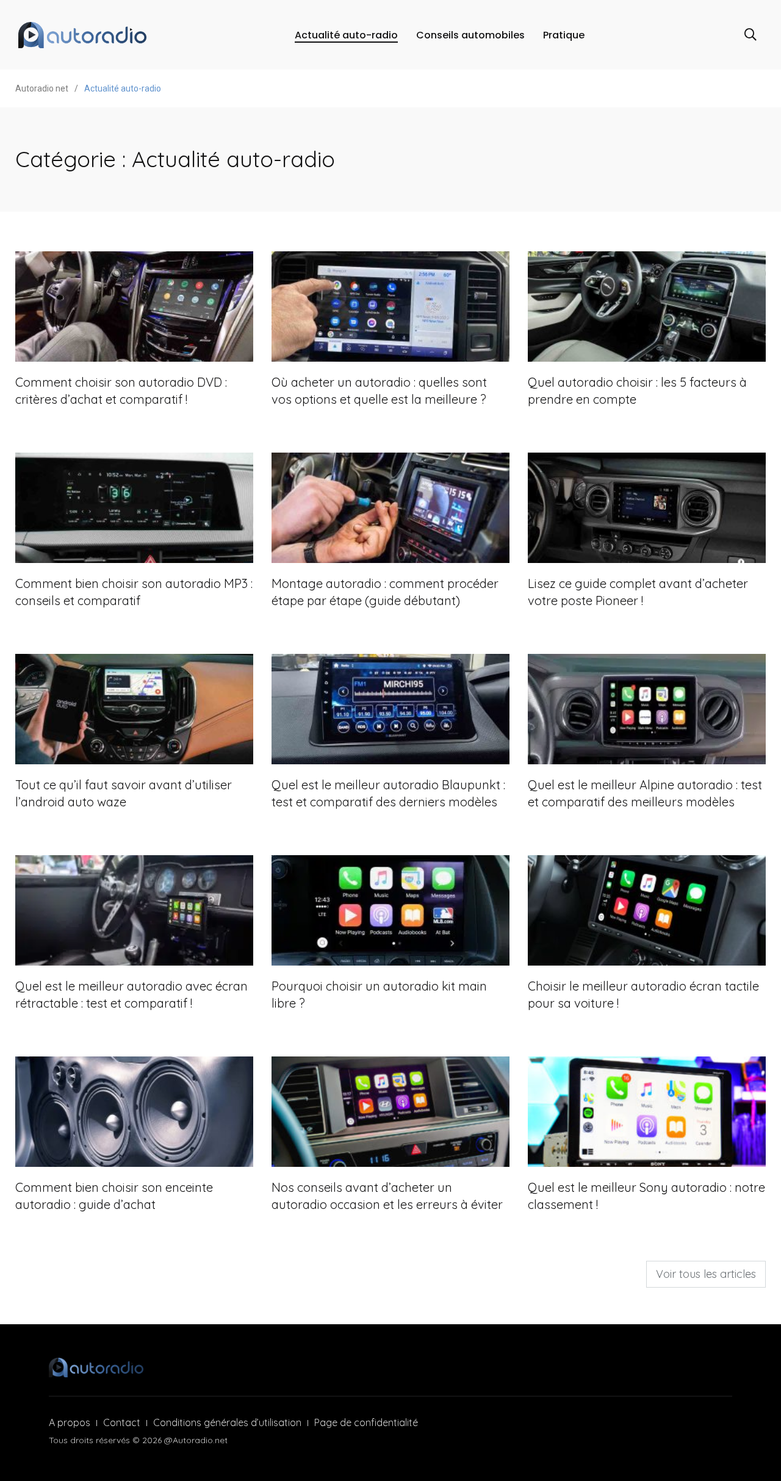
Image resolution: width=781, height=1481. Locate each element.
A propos (69, 1422)
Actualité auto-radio (346, 35)
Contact (121, 1422)
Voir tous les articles (706, 1274)
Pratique (564, 35)
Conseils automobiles (470, 35)
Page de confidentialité (366, 1422)
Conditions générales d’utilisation (227, 1422)
